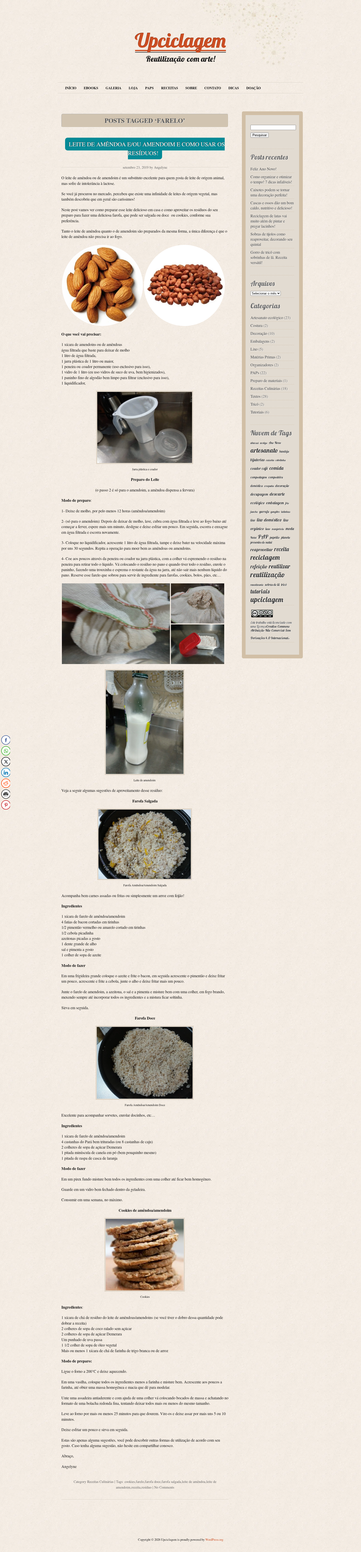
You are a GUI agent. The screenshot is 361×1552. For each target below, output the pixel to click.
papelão (275, 537)
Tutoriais (257, 411)
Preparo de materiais (266, 380)
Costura (256, 325)
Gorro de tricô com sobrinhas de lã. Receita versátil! (268, 257)
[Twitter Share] (6, 761)
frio (287, 503)
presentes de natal (261, 542)
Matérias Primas (262, 356)
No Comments (164, 1487)
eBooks (91, 87)
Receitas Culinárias (100, 1481)
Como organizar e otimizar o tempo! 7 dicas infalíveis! (271, 179)
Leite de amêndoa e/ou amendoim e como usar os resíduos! (147, 148)
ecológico (257, 503)
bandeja (284, 451)
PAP (263, 536)
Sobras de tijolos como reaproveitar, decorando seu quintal (271, 239)
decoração (282, 486)
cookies (130, 1481)
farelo (140, 1481)
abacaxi (254, 443)
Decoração (258, 333)
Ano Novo (275, 443)
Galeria (113, 87)
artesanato (264, 450)
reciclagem (265, 557)
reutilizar (279, 566)
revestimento (257, 585)
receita (135, 1487)
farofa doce (153, 1481)
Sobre (191, 87)
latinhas (285, 512)
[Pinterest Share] (6, 805)
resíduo (146, 1487)
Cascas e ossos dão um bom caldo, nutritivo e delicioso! (272, 205)
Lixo (254, 349)
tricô (284, 585)
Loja (133, 87)
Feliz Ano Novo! (263, 168)
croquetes (269, 486)
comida (276, 468)
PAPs (149, 87)
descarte (277, 494)
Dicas (233, 87)
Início (70, 87)
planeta (285, 537)
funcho (254, 512)
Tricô (254, 404)
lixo (252, 520)
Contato (212, 87)
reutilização (267, 574)
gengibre (275, 512)
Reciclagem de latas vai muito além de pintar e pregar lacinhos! (268, 221)
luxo (267, 529)
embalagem (275, 503)
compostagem (258, 477)
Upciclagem (180, 40)
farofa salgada (171, 1481)
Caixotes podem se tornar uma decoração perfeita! (270, 192)
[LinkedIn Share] (6, 772)
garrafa (264, 512)
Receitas (169, 87)
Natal (253, 537)
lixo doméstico (269, 520)
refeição (258, 566)
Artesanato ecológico (266, 317)
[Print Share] (6, 794)
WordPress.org (214, 1539)
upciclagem (266, 599)
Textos (255, 396)
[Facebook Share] (6, 740)
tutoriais (259, 591)
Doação (253, 87)
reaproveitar (261, 549)
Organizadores (261, 364)
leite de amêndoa (193, 1481)
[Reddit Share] (6, 783)
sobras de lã (272, 585)
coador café (259, 468)
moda (290, 528)
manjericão (278, 529)
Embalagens (259, 341)
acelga (263, 443)
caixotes (270, 460)
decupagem (259, 494)
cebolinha (281, 460)
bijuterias (257, 460)
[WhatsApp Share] (6, 750)
